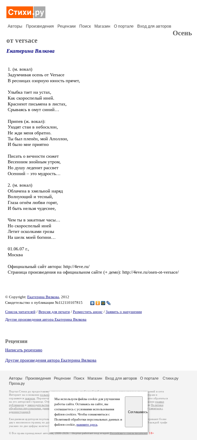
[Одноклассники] (98, 303)
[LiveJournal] (108, 303)
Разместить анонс (88, 312)
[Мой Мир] (103, 303)
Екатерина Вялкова (30, 51)
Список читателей (20, 312)
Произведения (40, 26)
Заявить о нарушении (124, 312)
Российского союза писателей (128, 433)
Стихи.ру (171, 378)
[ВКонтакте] (92, 303)
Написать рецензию (23, 350)
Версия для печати (54, 312)
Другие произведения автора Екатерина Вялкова (45, 319)
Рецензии (66, 26)
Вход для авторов (154, 26)
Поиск (85, 26)
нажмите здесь (86, 424)
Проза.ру (17, 383)
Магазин (102, 26)
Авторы (15, 26)
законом (30, 398)
